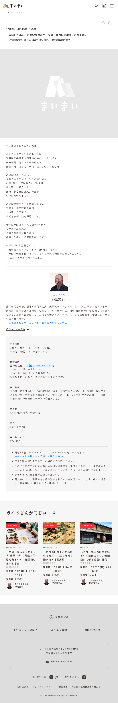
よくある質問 (59, 629)
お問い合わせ (93, 629)
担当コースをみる (15, 329)
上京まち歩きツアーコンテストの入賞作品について (35, 323)
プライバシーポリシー (44, 687)
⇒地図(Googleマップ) (38, 365)
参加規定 (21, 687)
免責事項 (63, 687)
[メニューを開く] (112, 6)
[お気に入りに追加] (104, 23)
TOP (8, 13)
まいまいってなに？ (25, 629)
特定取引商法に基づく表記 (85, 687)
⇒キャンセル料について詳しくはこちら (37, 456)
